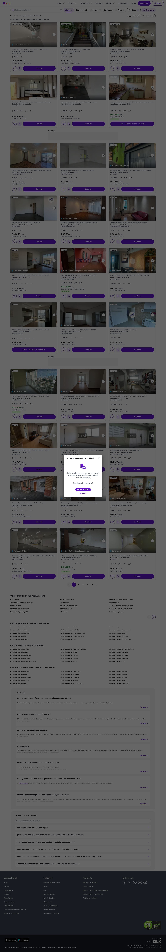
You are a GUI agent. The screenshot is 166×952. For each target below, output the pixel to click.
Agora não (83, 493)
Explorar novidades (83, 489)
